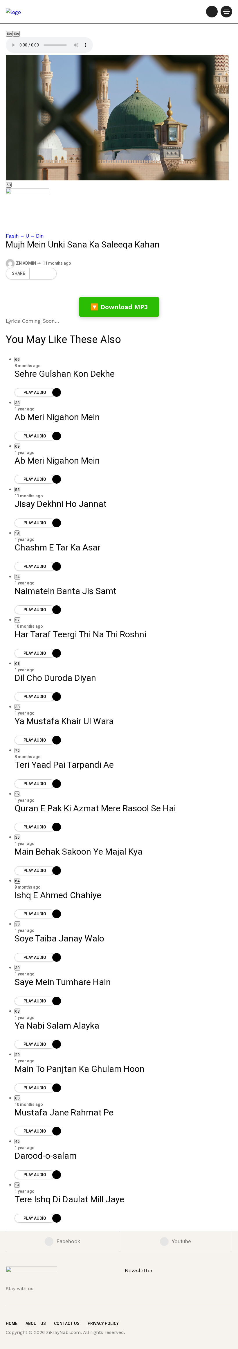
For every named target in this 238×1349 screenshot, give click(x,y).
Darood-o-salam (46, 1156)
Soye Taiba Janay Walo (59, 938)
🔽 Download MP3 (119, 307)
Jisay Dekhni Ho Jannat (61, 504)
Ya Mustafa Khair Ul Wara (64, 721)
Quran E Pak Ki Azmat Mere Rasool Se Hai (95, 808)
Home (11, 1324)
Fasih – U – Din (25, 236)
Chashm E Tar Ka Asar (57, 547)
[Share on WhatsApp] (39, 273)
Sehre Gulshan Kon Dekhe (65, 374)
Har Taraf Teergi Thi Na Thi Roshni (80, 634)
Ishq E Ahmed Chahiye (58, 895)
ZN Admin (26, 263)
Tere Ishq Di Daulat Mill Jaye (69, 1199)
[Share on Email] (44, 273)
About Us (36, 1324)
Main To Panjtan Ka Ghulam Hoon (80, 1069)
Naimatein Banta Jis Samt (65, 591)
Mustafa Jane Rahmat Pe (64, 1112)
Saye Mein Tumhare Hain (63, 982)
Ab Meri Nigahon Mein (57, 417)
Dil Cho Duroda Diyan (55, 678)
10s (9, 34)
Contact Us (67, 1324)
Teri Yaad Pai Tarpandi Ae (64, 765)
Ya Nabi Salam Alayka (57, 1026)
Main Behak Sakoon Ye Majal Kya (79, 852)
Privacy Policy (103, 1324)
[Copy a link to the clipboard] (50, 273)
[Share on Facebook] (33, 273)
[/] (212, 11)
